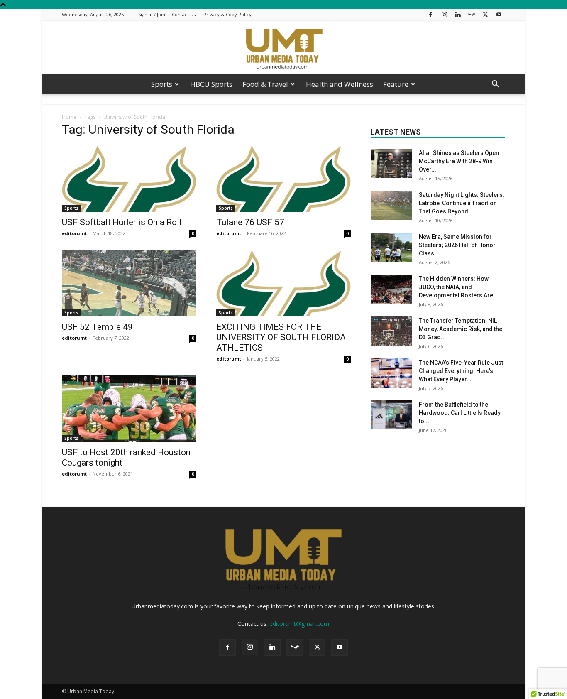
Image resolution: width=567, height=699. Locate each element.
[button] (495, 85)
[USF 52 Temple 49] (129, 283)
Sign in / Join (151, 14)
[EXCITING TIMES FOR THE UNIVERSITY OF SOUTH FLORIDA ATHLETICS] (283, 283)
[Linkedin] (458, 14)
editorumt (74, 233)
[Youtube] (499, 14)
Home (69, 116)
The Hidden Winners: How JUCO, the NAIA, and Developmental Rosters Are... (458, 287)
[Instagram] (444, 14)
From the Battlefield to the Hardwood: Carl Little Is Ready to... (460, 412)
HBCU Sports (211, 84)
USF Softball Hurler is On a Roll (122, 222)
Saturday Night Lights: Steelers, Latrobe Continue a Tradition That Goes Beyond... (461, 203)
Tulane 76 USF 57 (250, 222)
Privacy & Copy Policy (227, 14)
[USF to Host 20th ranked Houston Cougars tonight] (129, 408)
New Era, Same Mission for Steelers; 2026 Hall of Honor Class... (457, 245)
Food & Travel (265, 84)
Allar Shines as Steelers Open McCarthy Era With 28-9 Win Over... (459, 161)
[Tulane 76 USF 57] (283, 178)
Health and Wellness (339, 84)
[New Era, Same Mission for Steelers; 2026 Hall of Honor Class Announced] (391, 247)
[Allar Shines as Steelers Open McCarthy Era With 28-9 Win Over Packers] (391, 163)
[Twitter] (485, 14)
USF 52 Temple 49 (97, 327)
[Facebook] (430, 14)
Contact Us (184, 14)
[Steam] (471, 14)
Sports (161, 84)
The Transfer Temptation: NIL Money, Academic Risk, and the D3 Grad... (460, 329)
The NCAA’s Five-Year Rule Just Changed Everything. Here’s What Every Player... (461, 371)
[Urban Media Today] (283, 48)
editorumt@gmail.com (299, 624)
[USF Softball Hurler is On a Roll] (129, 178)
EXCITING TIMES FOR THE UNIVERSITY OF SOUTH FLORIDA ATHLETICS (281, 337)
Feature (395, 84)
